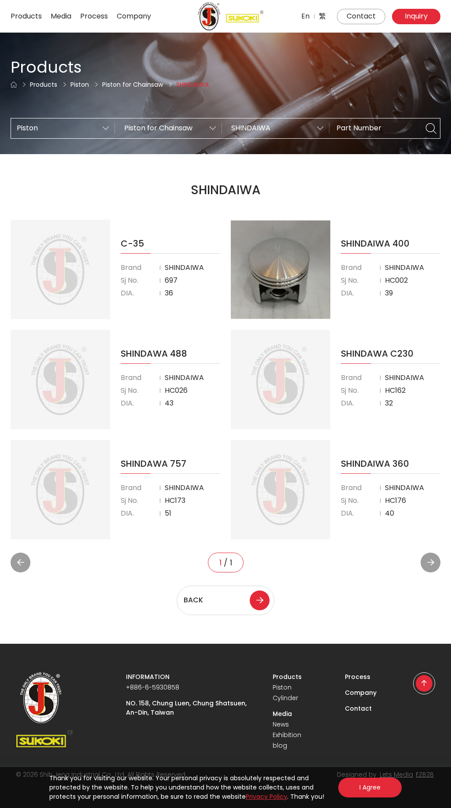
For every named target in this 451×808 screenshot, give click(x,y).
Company (134, 16)
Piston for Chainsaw (132, 84)
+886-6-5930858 (152, 687)
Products (26, 16)
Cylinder (285, 698)
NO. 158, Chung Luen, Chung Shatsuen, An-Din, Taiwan (186, 708)
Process (94, 16)
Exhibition (287, 735)
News (281, 724)
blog (280, 745)
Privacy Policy (266, 796)
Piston (79, 84)
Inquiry (416, 16)
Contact (361, 16)
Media (61, 16)
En (305, 16)
